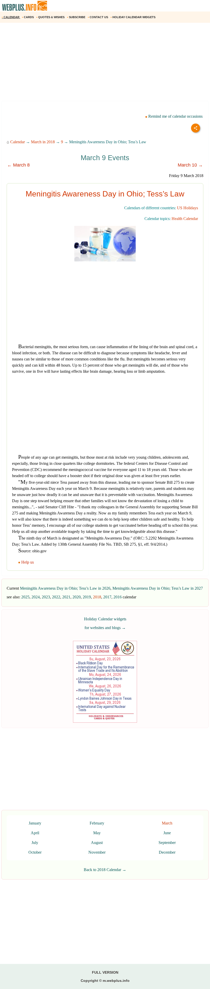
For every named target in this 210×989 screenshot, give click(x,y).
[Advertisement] (105, 64)
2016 (117, 597)
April (35, 833)
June (167, 833)
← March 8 (18, 165)
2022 (56, 597)
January (35, 823)
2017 (107, 597)
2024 (36, 597)
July (35, 842)
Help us (27, 562)
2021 (66, 597)
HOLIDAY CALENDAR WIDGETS (133, 17)
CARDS (28, 17)
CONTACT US (98, 17)
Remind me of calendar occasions (175, 116)
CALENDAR (11, 17)
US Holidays (187, 208)
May (97, 833)
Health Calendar (185, 218)
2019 (87, 597)
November (97, 852)
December (167, 852)
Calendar (17, 142)
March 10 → (190, 165)
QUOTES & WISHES (50, 17)
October (34, 852)
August (97, 842)
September (167, 842)
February (97, 823)
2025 (25, 597)
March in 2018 (43, 142)
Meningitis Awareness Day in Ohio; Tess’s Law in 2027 (157, 588)
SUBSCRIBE (76, 17)
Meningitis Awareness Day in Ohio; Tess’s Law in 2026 (65, 588)
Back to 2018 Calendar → (105, 869)
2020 (76, 597)
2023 (46, 597)
